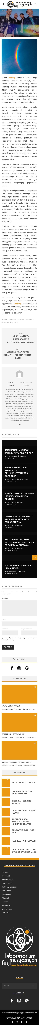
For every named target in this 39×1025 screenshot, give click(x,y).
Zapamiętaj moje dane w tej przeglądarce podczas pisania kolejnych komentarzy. (19, 639)
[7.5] (19, 703)
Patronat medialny (9, 887)
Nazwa (4, 620)
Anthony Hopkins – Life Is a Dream (16, 762)
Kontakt (5, 913)
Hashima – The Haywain (24, 841)
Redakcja (6, 905)
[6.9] (19, 759)
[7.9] (6, 786)
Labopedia (6, 894)
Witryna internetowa (26, 629)
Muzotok (5, 898)
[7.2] (6, 854)
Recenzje (19, 709)
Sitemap (29, 1018)
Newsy (26, 27)
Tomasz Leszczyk (8, 765)
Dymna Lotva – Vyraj (11, 706)
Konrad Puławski (8, 737)
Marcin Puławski (16, 27)
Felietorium (6, 891)
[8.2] (19, 731)
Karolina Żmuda (8, 709)
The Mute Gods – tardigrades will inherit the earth (21, 821)
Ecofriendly (21, 319)
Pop (12, 322)
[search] (34, 986)
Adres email (5, 629)
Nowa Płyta (5, 322)
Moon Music (30, 319)
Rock (16, 322)
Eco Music (12, 319)
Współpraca (7, 909)
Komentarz (5, 598)
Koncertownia (7, 880)
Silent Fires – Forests (24, 783)
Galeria (5, 902)
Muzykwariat (7, 883)
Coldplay (11, 78)
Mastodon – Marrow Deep (13, 734)
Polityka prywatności (15, 1018)
